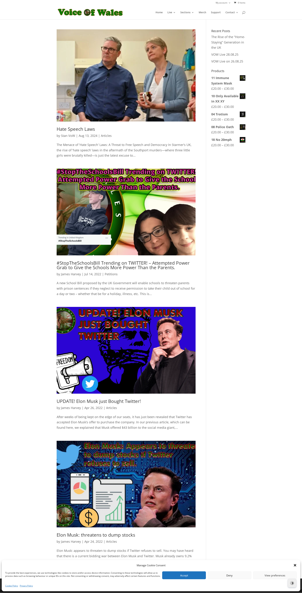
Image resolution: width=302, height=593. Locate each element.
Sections (185, 12)
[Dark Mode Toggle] (292, 583)
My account (221, 3)
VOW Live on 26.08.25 (227, 61)
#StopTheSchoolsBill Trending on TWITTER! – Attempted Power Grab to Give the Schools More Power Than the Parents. (123, 265)
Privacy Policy (26, 585)
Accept (184, 575)
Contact (230, 12)
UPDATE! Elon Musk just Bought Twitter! (99, 401)
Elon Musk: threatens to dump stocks (96, 535)
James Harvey (71, 274)
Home (159, 12)
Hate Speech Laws (76, 129)
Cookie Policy (11, 585)
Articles (106, 136)
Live (169, 12)
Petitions (111, 274)
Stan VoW (68, 136)
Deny (229, 575)
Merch (202, 12)
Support (216, 12)
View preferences (275, 575)
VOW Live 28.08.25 (224, 54)
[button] (295, 565)
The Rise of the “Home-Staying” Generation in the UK (228, 42)
